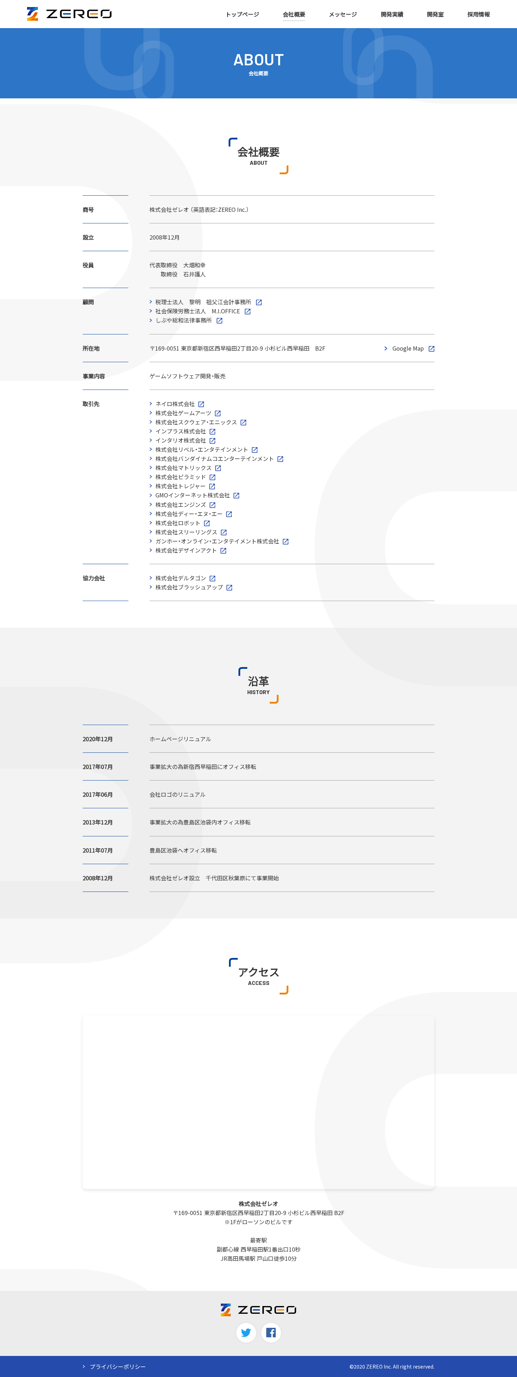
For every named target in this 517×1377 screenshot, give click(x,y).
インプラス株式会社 (180, 431)
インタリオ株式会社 (180, 440)
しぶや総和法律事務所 (184, 320)
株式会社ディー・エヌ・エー (189, 513)
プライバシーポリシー (118, 1366)
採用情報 (478, 14)
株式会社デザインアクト (186, 550)
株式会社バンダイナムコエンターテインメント (214, 458)
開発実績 (392, 14)
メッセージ (343, 14)
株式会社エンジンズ (180, 504)
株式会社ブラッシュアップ (189, 587)
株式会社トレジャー (180, 486)
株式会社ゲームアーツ (183, 413)
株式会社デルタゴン (180, 578)
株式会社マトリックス (183, 467)
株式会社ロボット (177, 522)
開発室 (435, 14)
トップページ (242, 14)
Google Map (408, 348)
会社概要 (294, 14)
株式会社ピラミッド (180, 476)
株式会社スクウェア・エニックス (196, 422)
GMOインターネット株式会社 (192, 495)
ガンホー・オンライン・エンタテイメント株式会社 (217, 541)
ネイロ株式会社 (175, 403)
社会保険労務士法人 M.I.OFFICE (198, 311)
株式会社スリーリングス (186, 532)
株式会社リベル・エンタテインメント (201, 449)
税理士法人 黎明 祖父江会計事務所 (204, 302)
